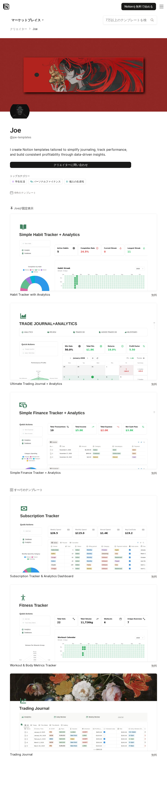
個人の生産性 (76, 181)
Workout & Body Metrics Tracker (33, 665)
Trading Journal (21, 754)
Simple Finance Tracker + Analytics (35, 473)
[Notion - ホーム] (6, 6)
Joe (35, 29)
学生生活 (20, 181)
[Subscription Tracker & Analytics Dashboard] (83, 534)
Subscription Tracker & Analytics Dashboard (41, 576)
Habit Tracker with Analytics (30, 294)
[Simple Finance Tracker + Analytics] (83, 430)
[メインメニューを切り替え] (161, 6)
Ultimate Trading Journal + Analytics (36, 384)
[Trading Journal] (83, 712)
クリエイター (18, 29)
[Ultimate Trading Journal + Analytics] (83, 341)
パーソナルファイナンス (47, 181)
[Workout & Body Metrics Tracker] (83, 623)
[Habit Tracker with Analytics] (83, 252)
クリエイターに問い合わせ (71, 164)
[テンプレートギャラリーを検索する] (152, 20)
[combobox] (130, 20)
